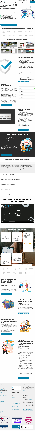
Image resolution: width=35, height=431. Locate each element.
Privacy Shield (1, 411)
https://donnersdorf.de (28, 47)
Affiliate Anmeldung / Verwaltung (3, 395)
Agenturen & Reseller (14, 2)
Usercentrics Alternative (15, 402)
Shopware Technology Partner (15, 406)
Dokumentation (23, 0)
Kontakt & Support (20, 0)
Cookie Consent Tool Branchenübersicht (15, 409)
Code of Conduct (31, 410)
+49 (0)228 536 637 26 (17, 0)
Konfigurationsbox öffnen (2, 389)
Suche (26, 0)
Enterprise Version (2, 401)
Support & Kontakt (22, 2)
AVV (25, 124)
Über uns (24, 410)
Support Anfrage (2, 394)
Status (28, 410)
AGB (26, 409)
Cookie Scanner (1, 391)
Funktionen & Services (6, 2)
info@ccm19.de (14, 397)
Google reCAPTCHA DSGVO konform (16, 407)
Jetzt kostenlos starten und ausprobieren (23, 81)
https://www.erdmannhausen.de (4, 47)
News (26, 2)
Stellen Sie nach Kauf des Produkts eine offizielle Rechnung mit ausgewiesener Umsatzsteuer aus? (10, 179)
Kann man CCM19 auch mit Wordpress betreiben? (5, 189)
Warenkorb (31, 0)
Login (33, 0)
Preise (10, 2)
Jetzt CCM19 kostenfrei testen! (4, 24)
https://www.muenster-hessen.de (21, 47)
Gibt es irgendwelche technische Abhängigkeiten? (5, 194)
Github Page (26, 410)
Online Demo (28, 0)
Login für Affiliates (2, 407)
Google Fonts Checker (2, 392)
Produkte (1, 2)
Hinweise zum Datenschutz (29, 409)
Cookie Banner (30, 399)
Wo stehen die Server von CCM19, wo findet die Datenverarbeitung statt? (8, 184)
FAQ (0, 397)
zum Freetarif (32, 2)
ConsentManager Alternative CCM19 (16, 403)
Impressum (24, 409)
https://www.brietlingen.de (11, 47)
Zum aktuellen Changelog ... (14, 399)
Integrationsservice (2, 402)
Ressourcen (18, 2)
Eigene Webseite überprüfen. (13, 24)
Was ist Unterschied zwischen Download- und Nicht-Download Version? (8, 174)
